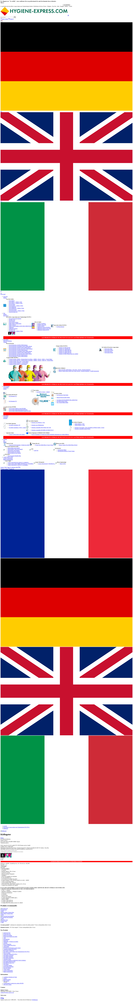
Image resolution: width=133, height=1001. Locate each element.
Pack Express (12, 321)
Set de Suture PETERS (8, 966)
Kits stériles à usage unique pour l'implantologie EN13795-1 (16, 827)
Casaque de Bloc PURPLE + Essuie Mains (18, 363)
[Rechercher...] (15, 17)
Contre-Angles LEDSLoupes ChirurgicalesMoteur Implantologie (8, 458)
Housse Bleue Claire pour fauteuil (15, 449)
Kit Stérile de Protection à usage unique (12, 947)
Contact (2, 467)
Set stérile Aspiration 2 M (14, 425)
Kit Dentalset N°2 (13, 401)
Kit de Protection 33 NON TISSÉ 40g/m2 (18, 350)
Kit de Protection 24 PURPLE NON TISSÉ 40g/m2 (20, 346)
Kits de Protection (7, 944)
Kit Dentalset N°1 (13, 396)
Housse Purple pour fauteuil (14, 451)
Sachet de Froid (6, 932)
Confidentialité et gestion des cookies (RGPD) (13, 983)
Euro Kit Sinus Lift (13, 312)
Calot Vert (36, 450)
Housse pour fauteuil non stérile (10, 936)
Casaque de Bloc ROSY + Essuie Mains (18, 364)
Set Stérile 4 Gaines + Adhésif (43, 392)
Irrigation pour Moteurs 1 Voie (38, 422)
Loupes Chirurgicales (8, 970)
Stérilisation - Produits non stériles (10, 941)
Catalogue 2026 (14, 467)
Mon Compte (5, 468)
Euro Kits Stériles (5, 297)
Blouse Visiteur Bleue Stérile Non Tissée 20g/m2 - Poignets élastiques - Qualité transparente (79, 371)
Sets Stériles (6, 964)
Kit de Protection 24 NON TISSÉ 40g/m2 (18, 345)
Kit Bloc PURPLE (41, 323)
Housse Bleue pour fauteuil (14, 448)
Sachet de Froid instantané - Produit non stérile (19, 445)
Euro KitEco (12, 300)
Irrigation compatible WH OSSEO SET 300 (41, 427)
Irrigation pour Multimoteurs (37, 425)
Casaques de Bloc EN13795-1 (10, 949)
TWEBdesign (35, 999)
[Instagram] (18, 467)
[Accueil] (68, 15)
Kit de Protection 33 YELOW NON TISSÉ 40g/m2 (20, 353)
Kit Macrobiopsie (60, 326)
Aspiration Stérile (7, 959)
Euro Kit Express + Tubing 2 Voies (16, 310)
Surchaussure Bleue (62, 449)
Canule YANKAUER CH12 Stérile (17, 434)
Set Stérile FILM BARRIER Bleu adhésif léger (67, 400)
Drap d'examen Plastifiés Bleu (14, 455)
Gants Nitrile (6, 946)
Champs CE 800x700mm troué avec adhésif (68, 353)
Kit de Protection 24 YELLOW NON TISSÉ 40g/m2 (20, 348)
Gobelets (5, 942)
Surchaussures (6, 939)
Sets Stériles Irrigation (8, 956)
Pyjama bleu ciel (7, 934)
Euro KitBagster (12, 307)
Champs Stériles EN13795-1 (9, 945)
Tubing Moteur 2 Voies (80, 425)
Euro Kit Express (13, 309)
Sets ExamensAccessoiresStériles (6, 388)
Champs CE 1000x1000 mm (65, 350)
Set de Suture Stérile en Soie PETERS (17, 408)
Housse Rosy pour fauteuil (13, 450)
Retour (2, 837)
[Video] (11, 334)
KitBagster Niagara (13, 328)
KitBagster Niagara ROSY (43, 329)
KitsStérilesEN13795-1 (6, 314)
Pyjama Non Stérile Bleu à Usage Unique (44, 445)
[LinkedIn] (19, 467)
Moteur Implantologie (8, 971)
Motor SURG (63, 463)
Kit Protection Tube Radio (62, 395)
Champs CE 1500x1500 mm (65, 351)
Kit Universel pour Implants (15, 318)
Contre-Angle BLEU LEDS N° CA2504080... (18, 465)
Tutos (8, 467)
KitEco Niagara (12, 324)
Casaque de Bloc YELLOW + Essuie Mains (18, 361)
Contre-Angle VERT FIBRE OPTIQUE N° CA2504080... (21, 463)
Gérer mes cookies (7, 984)
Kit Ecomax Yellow (109, 350)
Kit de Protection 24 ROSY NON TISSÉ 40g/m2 (20, 347)
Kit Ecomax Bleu (108, 348)
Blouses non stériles (7, 935)
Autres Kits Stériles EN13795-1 (10, 954)
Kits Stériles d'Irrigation (8, 958)
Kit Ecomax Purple (109, 352)
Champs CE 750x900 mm (64, 348)
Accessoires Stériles (7, 965)
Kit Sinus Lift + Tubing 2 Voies (16, 331)
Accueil (3, 294)
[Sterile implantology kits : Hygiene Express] (66, 735)
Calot (4, 937)
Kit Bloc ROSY (40, 326)
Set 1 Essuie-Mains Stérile (62, 402)
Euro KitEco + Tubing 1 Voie (15, 302)
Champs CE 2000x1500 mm (65, 352)
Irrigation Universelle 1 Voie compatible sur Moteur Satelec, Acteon (89, 427)
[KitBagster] (4, 831)
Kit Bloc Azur (12, 319)
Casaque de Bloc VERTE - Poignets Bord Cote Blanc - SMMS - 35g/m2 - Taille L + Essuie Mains (30, 359)
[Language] (2, 21)
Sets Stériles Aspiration (8, 955)
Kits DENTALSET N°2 (8, 963)
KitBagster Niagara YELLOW (44, 328)
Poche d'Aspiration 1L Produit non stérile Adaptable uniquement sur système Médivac (50, 434)
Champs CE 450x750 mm (64, 347)
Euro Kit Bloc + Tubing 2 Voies (16, 305)
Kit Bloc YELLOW (41, 324)
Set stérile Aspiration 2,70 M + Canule (17, 427)
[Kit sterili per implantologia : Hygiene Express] (66, 823)
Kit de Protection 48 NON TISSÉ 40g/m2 (18, 355)
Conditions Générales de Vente (10, 977)
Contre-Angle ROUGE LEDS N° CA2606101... (18, 462)
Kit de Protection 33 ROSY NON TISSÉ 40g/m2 (20, 352)
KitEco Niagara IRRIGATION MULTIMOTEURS (20, 326)
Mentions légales (7, 979)
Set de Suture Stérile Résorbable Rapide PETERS (20, 411)
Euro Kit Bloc (12, 304)
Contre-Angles (6, 969)
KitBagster (11, 327)
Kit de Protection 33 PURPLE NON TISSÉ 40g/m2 (20, 351)
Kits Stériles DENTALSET (9, 961)
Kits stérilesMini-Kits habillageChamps (7, 341)
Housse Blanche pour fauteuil (14, 453)
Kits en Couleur (6, 953)
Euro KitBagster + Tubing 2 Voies (16, 308)
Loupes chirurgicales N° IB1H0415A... (46, 463)
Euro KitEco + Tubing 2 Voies (15, 303)
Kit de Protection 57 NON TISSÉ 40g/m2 (18, 356)
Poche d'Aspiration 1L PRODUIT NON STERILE (14, 960)
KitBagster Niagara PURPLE (43, 327)
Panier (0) (11, 468)
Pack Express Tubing (13, 322)
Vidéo (5, 467)
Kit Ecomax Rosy (108, 351)
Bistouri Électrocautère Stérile (63, 397)
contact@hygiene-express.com (7, 992)
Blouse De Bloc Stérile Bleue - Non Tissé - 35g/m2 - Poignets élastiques (74, 369)
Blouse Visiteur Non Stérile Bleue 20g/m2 (68, 445)
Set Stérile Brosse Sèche (62, 401)
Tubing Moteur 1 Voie (79, 423)
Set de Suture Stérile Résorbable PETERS (18, 409)
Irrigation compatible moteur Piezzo (82, 428)
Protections (5, 940)
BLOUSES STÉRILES (8, 950)
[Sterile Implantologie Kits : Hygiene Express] (66, 646)
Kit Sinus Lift (12, 329)
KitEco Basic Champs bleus (15, 323)
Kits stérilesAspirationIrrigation (5, 417)
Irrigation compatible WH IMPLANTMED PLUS (42, 430)
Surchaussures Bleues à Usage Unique (66, 451)
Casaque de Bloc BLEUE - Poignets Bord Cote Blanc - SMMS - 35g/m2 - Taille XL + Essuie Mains (31, 360)
